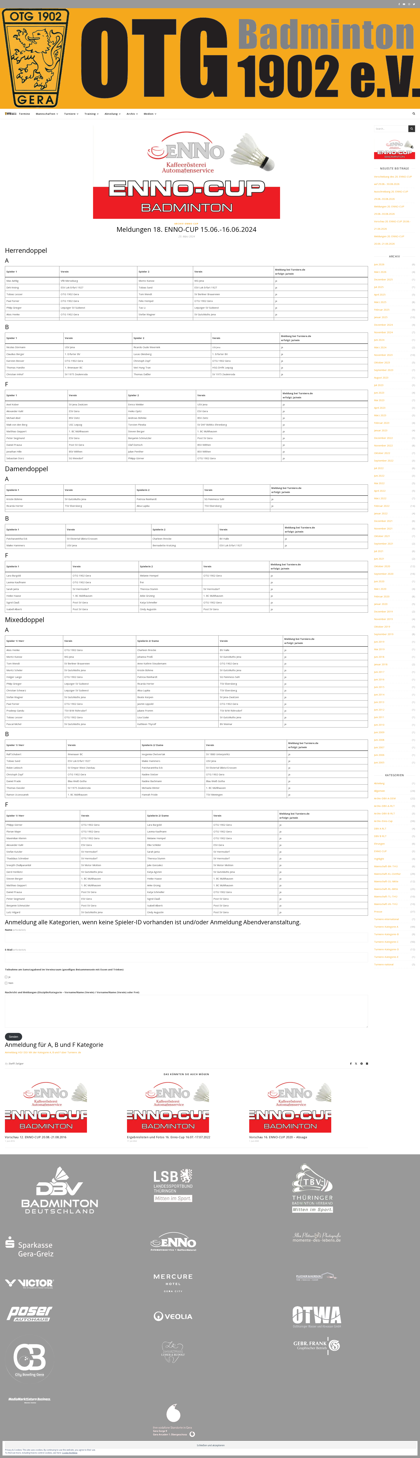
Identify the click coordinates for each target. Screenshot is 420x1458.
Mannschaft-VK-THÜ (386, 904)
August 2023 (381, 377)
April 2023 (380, 407)
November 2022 (383, 445)
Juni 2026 (379, 264)
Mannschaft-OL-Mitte (386, 881)
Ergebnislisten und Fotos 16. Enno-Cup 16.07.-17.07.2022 (168, 1137)
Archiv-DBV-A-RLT (384, 806)
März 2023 (380, 415)
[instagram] (409, 4)
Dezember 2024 (383, 324)
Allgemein (379, 790)
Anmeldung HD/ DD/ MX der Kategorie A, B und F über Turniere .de (43, 1052)
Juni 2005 (379, 762)
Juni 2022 (379, 475)
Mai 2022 (379, 483)
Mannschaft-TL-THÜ (385, 896)
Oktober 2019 (382, 626)
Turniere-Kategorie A (386, 926)
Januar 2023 (381, 430)
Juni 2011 (379, 717)
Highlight (379, 858)
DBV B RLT (380, 836)
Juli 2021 (379, 551)
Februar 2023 (381, 422)
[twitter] (414, 4)
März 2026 (380, 271)
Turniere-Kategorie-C (386, 941)
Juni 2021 (379, 558)
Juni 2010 (379, 724)
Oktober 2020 (382, 566)
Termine (24, 113)
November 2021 (383, 528)
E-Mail (15, 949)
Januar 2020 (381, 604)
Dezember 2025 (383, 279)
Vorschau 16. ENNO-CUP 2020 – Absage (278, 1137)
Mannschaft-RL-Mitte (386, 889)
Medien (149, 113)
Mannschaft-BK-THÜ (386, 866)
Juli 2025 (379, 287)
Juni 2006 (379, 754)
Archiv (131, 113)
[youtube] (404, 4)
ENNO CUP (380, 851)
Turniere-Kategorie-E (386, 956)
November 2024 (383, 332)
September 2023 (383, 370)
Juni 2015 (379, 687)
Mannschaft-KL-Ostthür (387, 873)
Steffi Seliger (16, 1063)
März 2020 (380, 588)
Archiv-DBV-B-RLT (384, 813)
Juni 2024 (379, 339)
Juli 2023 (379, 385)
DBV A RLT (380, 828)
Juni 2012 (379, 709)
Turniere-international (386, 919)
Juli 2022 (379, 468)
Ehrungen (379, 843)
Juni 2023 (379, 392)
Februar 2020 (381, 596)
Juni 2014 (379, 694)
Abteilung (111, 113)
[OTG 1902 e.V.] (210, 58)
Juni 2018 (379, 656)
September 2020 (383, 573)
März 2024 (380, 347)
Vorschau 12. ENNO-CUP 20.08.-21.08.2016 (35, 1137)
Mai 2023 (379, 400)
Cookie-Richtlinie (69, 1452)
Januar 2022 (381, 513)
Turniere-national (383, 964)
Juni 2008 (379, 739)
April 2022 (380, 490)
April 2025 (380, 294)
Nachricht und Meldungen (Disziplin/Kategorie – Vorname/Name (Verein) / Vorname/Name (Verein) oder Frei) (72, 992)
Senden (13, 1036)
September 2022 (383, 460)
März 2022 (380, 498)
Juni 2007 (379, 747)
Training (90, 113)
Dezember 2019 (383, 611)
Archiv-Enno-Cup (186, 223)
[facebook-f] (399, 4)
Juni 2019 (379, 641)
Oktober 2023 (382, 362)
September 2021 (383, 543)
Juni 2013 (379, 702)
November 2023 (383, 355)
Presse (378, 911)
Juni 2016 (379, 679)
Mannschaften (45, 113)
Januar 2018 (381, 664)
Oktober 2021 (382, 536)
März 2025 (380, 302)
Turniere (70, 113)
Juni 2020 (379, 581)
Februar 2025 (381, 309)
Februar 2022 (381, 505)
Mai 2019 (379, 649)
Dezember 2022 (383, 438)
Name (15, 929)
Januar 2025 (381, 317)
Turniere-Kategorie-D (386, 949)
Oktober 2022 (382, 453)
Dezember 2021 (383, 521)
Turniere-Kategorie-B (386, 934)
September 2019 (383, 634)
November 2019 (383, 619)
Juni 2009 (379, 732)
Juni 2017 (379, 671)
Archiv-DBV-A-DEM (385, 798)
